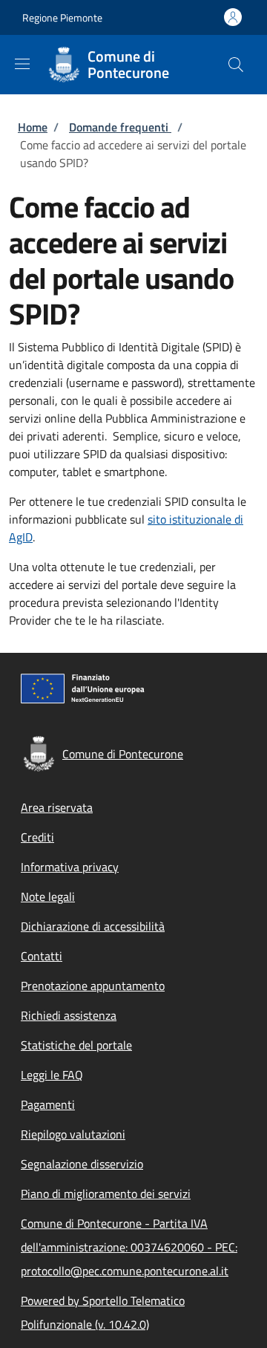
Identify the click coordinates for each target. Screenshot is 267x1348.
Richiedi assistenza (68, 1015)
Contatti (41, 956)
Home (32, 127)
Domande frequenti (120, 127)
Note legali (48, 896)
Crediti (37, 837)
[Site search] (236, 65)
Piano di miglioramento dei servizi (106, 1193)
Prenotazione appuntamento (93, 985)
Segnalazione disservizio (82, 1164)
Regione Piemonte (62, 17)
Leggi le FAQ (52, 1075)
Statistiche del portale (76, 1045)
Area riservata (57, 807)
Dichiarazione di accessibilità (93, 926)
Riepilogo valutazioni (73, 1134)
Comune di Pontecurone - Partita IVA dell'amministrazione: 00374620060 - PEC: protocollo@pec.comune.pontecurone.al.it (129, 1247)
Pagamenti (48, 1104)
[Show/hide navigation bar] (22, 64)
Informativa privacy (70, 867)
